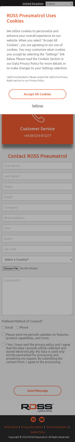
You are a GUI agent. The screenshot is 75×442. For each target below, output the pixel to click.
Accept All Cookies (37, 94)
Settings (37, 105)
